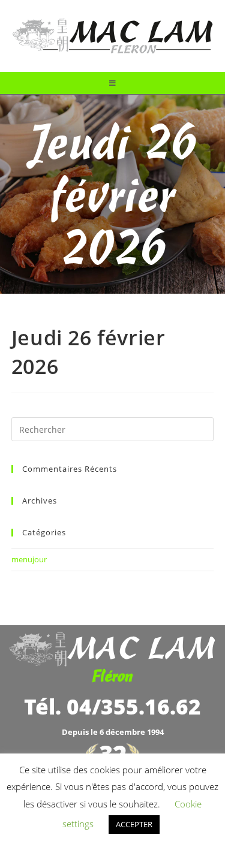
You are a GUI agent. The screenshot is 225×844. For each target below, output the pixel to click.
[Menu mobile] (113, 83)
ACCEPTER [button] (134, 824)
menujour (29, 559)
